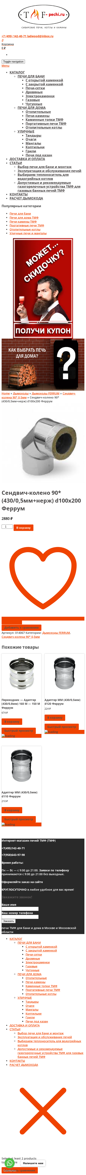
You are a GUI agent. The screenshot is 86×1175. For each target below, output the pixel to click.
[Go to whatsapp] (10, 1163)
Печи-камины (38, 116)
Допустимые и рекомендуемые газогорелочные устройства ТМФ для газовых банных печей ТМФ (49, 186)
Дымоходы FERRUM (45, 393)
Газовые (33, 100)
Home (6, 393)
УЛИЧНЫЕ (26, 131)
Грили (31, 151)
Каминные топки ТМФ (44, 119)
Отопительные (38, 112)
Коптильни (35, 147)
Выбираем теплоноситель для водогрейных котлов (43, 176)
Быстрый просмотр (18, 730)
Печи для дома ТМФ (24, 217)
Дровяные (34, 92)
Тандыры (33, 135)
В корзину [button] (11, 721)
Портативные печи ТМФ (46, 123)
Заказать (8, 921)
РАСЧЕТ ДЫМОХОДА (26, 198)
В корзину (23, 527)
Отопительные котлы (44, 127)
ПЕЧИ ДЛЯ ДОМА (32, 108)
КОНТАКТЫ (19, 194)
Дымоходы (21, 393)
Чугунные (34, 104)
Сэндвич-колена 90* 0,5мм (21, 637)
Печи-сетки (35, 88)
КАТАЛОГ (17, 72)
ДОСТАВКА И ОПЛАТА (27, 159)
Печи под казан (39, 155)
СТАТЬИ (16, 163)
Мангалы (33, 143)
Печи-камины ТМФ (23, 221)
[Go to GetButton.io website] (9, 1171)
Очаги (31, 139)
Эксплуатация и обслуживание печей (49, 171)
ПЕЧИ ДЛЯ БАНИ (31, 76)
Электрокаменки (40, 96)
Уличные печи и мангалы (28, 233)
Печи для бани (20, 213)
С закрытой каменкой (44, 84)
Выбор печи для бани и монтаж (45, 167)
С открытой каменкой (44, 80)
